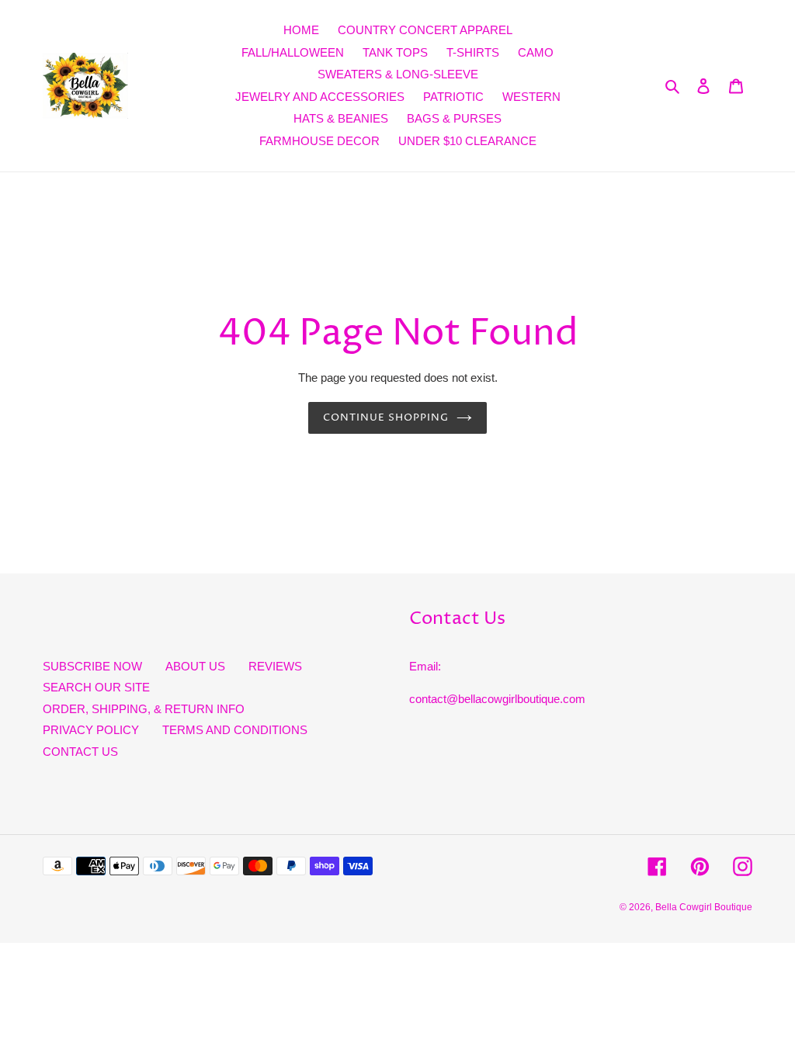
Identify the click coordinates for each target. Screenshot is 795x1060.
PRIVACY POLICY (91, 729)
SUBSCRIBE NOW (92, 666)
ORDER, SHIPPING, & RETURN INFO (144, 708)
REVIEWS (275, 666)
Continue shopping (386, 417)
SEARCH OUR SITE (96, 687)
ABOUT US (195, 666)
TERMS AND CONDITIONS (234, 729)
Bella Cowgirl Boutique (703, 907)
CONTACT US (80, 751)
